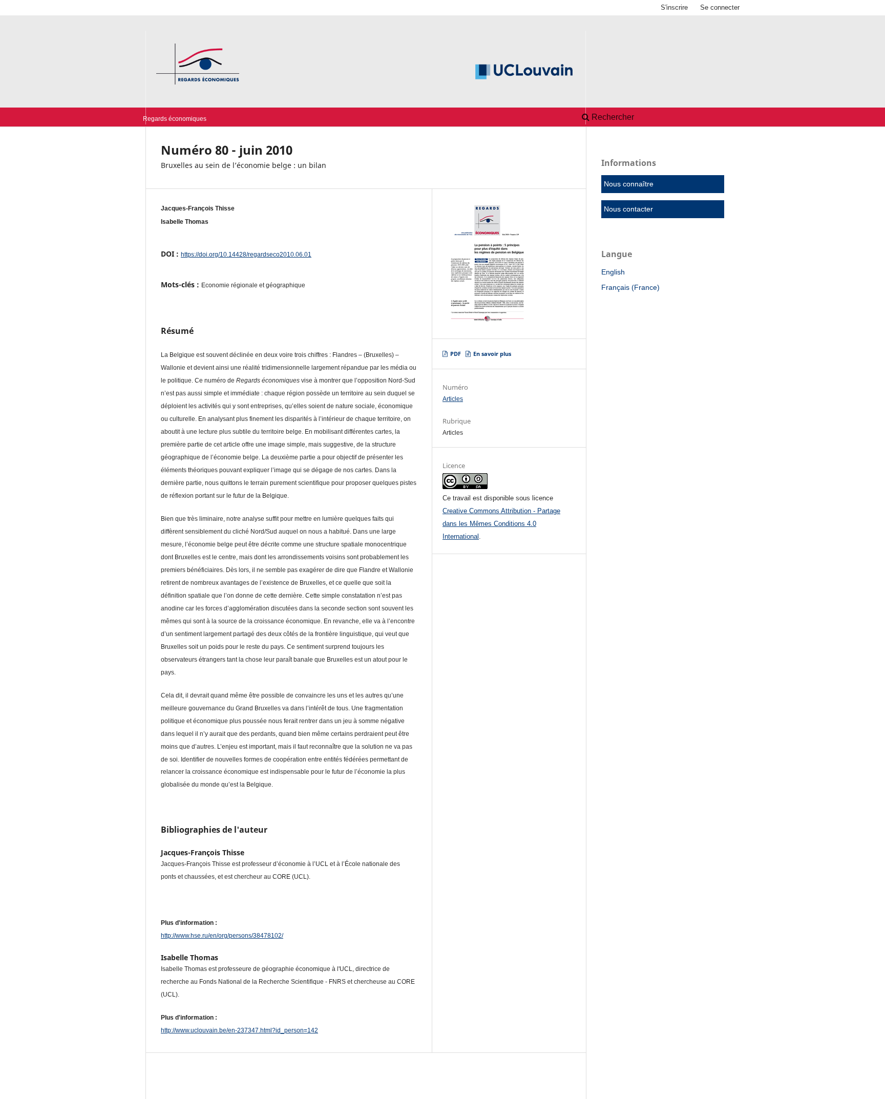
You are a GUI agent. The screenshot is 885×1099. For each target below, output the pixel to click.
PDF (455, 353)
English (613, 272)
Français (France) (630, 287)
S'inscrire (674, 7)
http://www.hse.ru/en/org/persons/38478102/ (222, 935)
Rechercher (611, 117)
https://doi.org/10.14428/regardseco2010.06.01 (246, 254)
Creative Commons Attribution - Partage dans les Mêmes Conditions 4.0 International (501, 523)
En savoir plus (491, 353)
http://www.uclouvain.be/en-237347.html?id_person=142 (239, 1030)
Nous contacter (628, 209)
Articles (452, 399)
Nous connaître (629, 184)
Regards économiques (174, 118)
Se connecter (720, 7)
